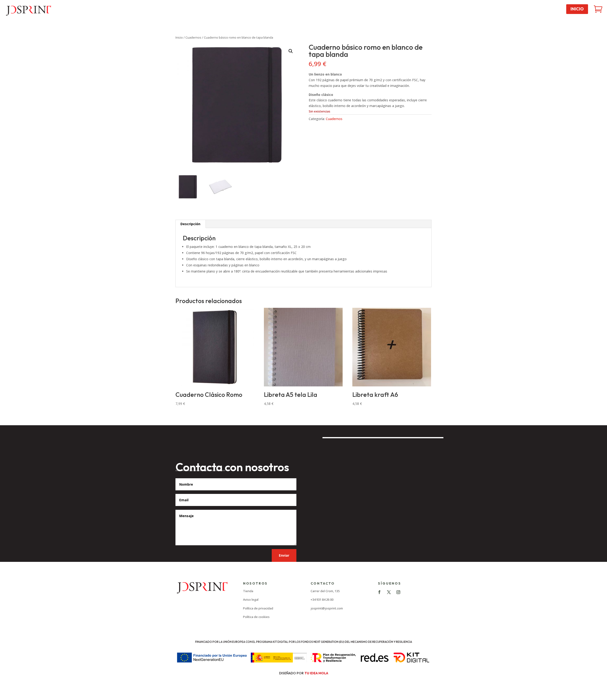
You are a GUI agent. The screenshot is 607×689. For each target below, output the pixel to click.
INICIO (577, 9)
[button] (290, 51)
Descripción (190, 224)
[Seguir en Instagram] (398, 592)
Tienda (248, 591)
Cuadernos (193, 37)
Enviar (284, 555)
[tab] (190, 224)
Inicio (179, 37)
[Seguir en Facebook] (379, 592)
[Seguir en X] (389, 592)
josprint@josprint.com (327, 608)
